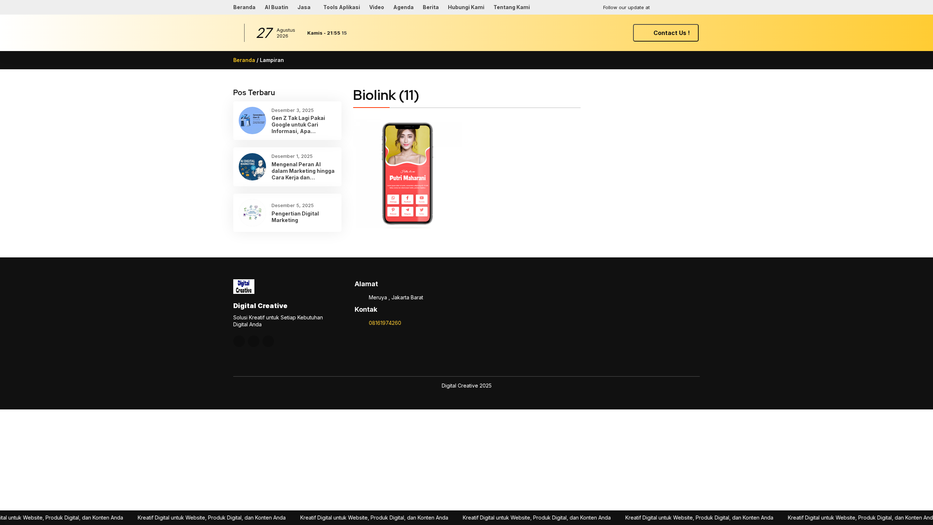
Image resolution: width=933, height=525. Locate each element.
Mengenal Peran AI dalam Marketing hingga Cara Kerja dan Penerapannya (303, 171)
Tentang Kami (511, 7)
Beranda (244, 7)
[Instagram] (665, 7)
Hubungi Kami (466, 7)
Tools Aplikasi (341, 7)
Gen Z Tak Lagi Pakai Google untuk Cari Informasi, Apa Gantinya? (298, 125)
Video (376, 7)
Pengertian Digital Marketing (295, 216)
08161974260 (385, 323)
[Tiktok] (693, 7)
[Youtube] (679, 7)
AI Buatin (276, 7)
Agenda (403, 7)
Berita (431, 7)
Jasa (304, 7)
